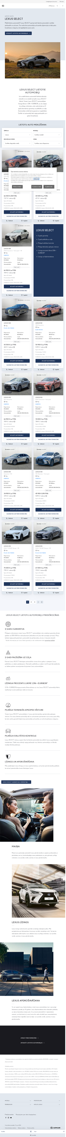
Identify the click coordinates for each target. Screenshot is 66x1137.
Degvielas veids (9, 139)
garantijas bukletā (50, 640)
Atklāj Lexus (38, 1104)
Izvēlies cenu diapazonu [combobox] (42, 143)
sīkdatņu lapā (36, 178)
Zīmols (6, 130)
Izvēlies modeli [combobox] (39, 135)
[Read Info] (14, 198)
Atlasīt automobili (16, 212)
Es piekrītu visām (48, 186)
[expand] (62, 5)
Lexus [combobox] (7, 135)
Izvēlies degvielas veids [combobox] (12, 143)
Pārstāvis (62, 1)
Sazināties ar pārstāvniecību (17, 216)
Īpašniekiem (8, 1104)
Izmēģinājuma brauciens (51, 1)
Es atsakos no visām (36, 186)
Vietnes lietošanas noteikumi (10, 1128)
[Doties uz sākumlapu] (3, 6)
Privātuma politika (30, 1128)
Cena (35, 139)
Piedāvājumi (38, 1100)
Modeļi (35, 130)
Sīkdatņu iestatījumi (22, 1128)
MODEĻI (7, 1100)
